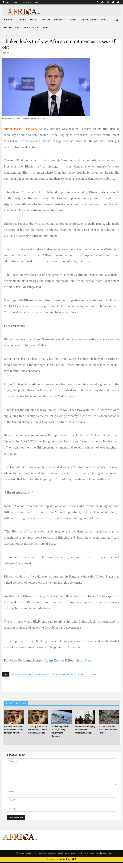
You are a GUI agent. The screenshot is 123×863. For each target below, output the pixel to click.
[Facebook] (97, 2)
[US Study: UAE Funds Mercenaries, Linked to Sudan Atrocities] (14, 717)
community (60, 20)
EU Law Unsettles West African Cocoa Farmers (108, 729)
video (17, 27)
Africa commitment (22, 674)
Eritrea (22, 20)
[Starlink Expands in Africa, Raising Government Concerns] (61, 717)
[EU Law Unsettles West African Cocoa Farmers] (109, 717)
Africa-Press (83, 660)
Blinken (81, 674)
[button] (117, 20)
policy (33, 20)
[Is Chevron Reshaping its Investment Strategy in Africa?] (85, 717)
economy (45, 20)
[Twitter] (113, 2)
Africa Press (42, 674)
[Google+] (102, 2)
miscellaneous (31, 27)
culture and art (89, 20)
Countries (9, 20)
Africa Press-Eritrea (62, 674)
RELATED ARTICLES (16, 703)
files (45, 27)
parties (73, 20)
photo (7, 27)
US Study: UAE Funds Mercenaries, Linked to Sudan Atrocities (14, 729)
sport (104, 20)
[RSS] (107, 2)
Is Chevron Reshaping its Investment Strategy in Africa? (85, 729)
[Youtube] (118, 2)
